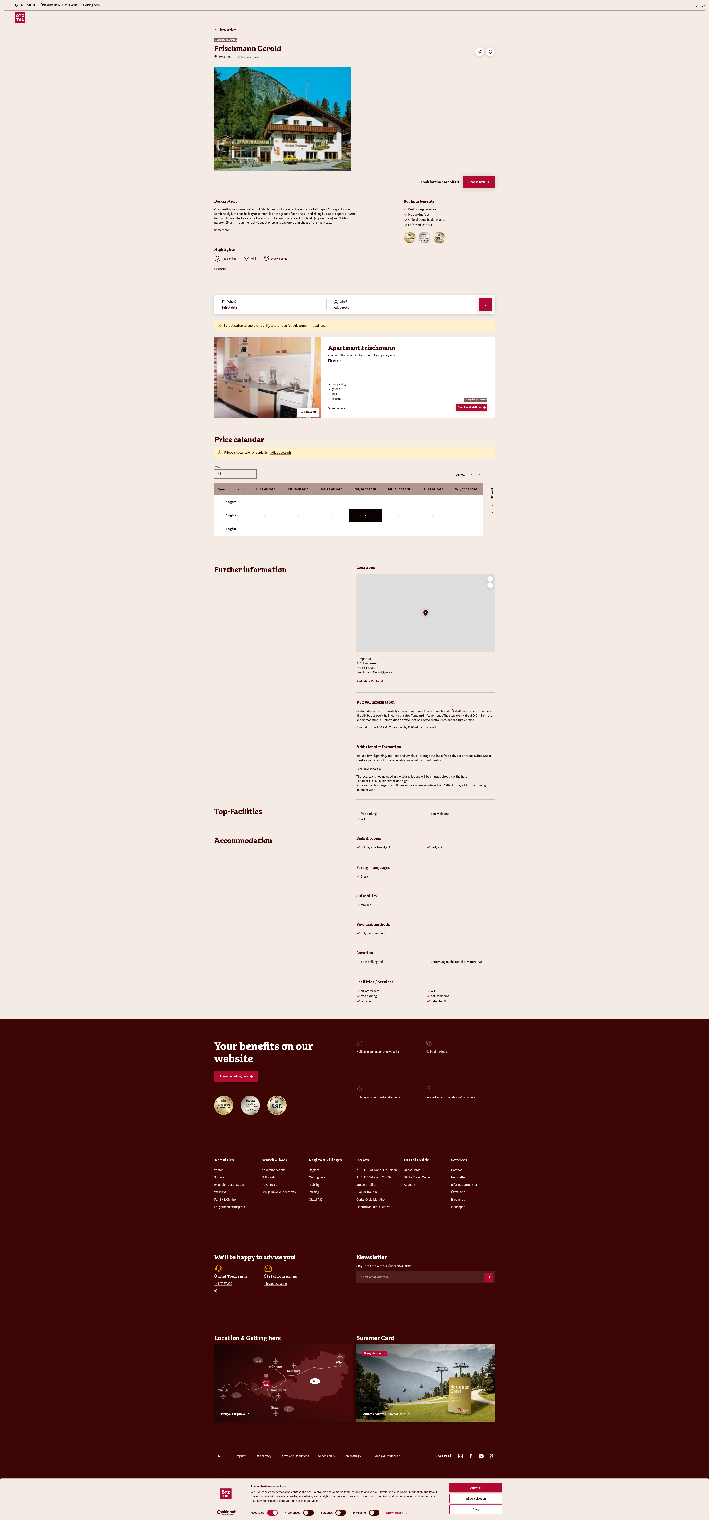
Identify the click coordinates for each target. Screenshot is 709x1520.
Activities (224, 1160)
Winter (218, 1170)
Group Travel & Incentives (279, 1192)
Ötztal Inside (416, 1160)
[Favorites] (696, 5)
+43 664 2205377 (367, 668)
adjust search (280, 452)
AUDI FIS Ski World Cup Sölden (376, 1170)
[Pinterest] (491, 1456)
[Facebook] (470, 1456)
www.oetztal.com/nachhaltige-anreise (448, 720)
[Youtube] (481, 1456)
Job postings (352, 1456)
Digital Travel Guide (417, 1177)
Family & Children (225, 1199)
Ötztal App (458, 1192)
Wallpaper (458, 1207)
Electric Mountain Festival (373, 1207)
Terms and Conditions (294, 1456)
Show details (394, 1512)
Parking (314, 1192)
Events (362, 1160)
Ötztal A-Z (315, 1199)
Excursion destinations (229, 1185)
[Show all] (267, 417)
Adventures (269, 1185)
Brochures (458, 1199)
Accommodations (273, 1170)
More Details (336, 408)
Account (409, 1185)
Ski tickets (269, 1177)
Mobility (314, 1185)
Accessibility (326, 1456)
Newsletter (458, 1177)
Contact (456, 1170)
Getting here (91, 5)
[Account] (704, 5)
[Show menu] (6, 17)
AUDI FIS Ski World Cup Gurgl (375, 1177)
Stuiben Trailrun (366, 1185)
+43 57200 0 (27, 5)
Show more (221, 230)
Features (220, 269)
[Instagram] (460, 1456)
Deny (475, 1509)
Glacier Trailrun (366, 1192)
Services (459, 1160)
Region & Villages (325, 1160)
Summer (219, 1177)
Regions (314, 1170)
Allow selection (476, 1498)
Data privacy (262, 1456)
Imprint (241, 1456)
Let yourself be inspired (229, 1207)
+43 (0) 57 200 (223, 1284)
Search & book (275, 1160)
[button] (425, 613)
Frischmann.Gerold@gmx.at (375, 672)
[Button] (488, 1277)
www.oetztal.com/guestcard (425, 760)
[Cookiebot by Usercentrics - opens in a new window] (226, 1513)
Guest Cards (412, 1170)
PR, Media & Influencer (385, 1456)
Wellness (220, 1192)
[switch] (308, 1513)
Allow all (475, 1487)
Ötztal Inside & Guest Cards (59, 5)
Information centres (464, 1185)
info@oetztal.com (275, 1284)
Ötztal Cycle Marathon (371, 1199)
